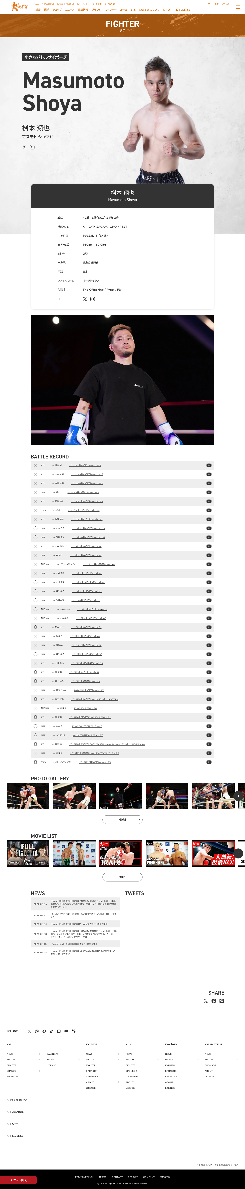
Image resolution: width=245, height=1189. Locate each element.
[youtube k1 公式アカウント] (66, 1031)
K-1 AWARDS (110, 4)
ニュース (69, 9)
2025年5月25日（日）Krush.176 (87, 474)
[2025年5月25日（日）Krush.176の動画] (209, 474)
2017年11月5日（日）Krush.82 (87, 591)
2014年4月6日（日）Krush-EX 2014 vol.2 (90, 717)
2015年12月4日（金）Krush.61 (85, 636)
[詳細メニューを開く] (238, 7)
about (50, 1060)
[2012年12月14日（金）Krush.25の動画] (209, 762)
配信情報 (83, 9)
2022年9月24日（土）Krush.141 (83, 492)
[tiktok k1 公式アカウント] (51, 1031)
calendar (52, 1054)
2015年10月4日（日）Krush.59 (87, 645)
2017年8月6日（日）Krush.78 (86, 600)
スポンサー (110, 9)
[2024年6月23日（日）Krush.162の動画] (209, 483)
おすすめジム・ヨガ (204, 1165)
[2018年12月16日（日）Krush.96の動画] (209, 555)
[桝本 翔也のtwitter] (24, 147)
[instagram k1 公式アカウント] (37, 1031)
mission (165, 1177)
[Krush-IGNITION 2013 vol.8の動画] (209, 726)
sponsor (12, 1077)
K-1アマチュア (83, 4)
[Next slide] (238, 796)
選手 (46, 9)
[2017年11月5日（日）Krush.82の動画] (209, 591)
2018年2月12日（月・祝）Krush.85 (88, 582)
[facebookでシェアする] (214, 1001)
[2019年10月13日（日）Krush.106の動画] (209, 537)
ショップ (57, 9)
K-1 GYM (167, 9)
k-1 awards (15, 1112)
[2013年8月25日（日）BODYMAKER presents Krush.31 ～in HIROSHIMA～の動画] (209, 744)
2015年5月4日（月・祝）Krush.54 (87, 663)
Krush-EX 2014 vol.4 (85, 708)
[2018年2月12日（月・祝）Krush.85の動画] (209, 582)
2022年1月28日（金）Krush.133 (87, 501)
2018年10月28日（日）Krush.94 (99, 564)
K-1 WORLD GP (48, 4)
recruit (133, 1177)
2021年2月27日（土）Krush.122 (84, 510)
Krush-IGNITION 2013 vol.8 (87, 726)
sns (133, 9)
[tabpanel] (28, 796)
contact (117, 1177)
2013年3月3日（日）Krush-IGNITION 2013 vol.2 (94, 753)
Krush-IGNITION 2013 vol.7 (88, 735)
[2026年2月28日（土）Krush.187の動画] (209, 465)
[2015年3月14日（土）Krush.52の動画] (209, 672)
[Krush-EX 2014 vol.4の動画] (209, 708)
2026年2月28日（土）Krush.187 (85, 465)
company (149, 1177)
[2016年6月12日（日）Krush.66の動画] (209, 618)
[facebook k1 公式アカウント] (44, 1031)
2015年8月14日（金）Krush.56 (87, 654)
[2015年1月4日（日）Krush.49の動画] (209, 681)
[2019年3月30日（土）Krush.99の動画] (209, 546)
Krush (60, 4)
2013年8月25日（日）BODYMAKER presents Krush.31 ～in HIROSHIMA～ (107, 744)
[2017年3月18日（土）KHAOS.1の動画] (209, 609)
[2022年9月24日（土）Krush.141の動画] (209, 492)
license (51, 1065)
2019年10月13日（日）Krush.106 (88, 537)
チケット (18, 1180)
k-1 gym (12, 1124)
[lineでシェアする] (222, 1001)
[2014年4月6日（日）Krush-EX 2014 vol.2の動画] (209, 717)
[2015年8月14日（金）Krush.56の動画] (209, 654)
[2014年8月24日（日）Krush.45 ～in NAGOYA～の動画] (209, 699)
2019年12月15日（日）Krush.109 (88, 528)
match (11, 1060)
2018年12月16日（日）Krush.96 (86, 555)
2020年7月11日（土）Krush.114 (86, 519)
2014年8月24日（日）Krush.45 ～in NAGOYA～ (94, 699)
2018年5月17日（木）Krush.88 (87, 573)
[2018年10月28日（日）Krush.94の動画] (209, 564)
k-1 (17, 1100)
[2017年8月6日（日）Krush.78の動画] (209, 600)
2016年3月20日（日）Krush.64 (86, 627)
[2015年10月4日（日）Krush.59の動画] (209, 645)
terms (102, 1177)
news (10, 1054)
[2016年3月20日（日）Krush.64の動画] (209, 627)
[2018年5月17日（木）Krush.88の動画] (209, 573)
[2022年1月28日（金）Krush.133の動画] (209, 501)
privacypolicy (84, 1177)
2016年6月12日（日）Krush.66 (91, 618)
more (130, 820)
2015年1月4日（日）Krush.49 (85, 681)
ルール (124, 9)
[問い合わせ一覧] (217, 3)
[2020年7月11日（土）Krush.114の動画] (209, 519)
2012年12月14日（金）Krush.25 (95, 762)
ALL (37, 4)
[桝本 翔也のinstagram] (32, 147)
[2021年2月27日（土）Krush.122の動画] (209, 510)
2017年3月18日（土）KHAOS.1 (92, 609)
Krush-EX (70, 4)
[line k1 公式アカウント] (59, 1031)
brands (11, 1071)
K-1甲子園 (97, 4)
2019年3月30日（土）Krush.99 (86, 546)
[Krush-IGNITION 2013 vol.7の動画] (209, 735)
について (149, 9)
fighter (11, 1065)
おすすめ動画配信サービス (226, 1165)
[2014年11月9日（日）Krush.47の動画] (209, 690)
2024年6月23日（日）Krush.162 (87, 483)
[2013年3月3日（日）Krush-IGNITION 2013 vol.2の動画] (209, 753)
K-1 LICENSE (183, 9)
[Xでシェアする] (206, 1001)
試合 (38, 9)
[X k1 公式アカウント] (29, 1031)
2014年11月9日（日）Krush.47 (89, 690)
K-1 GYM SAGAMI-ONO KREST (105, 226)
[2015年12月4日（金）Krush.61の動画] (209, 636)
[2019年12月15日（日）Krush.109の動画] (209, 528)
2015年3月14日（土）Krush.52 (84, 672)
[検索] (210, 4)
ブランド (96, 9)
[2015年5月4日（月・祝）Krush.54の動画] (209, 663)
